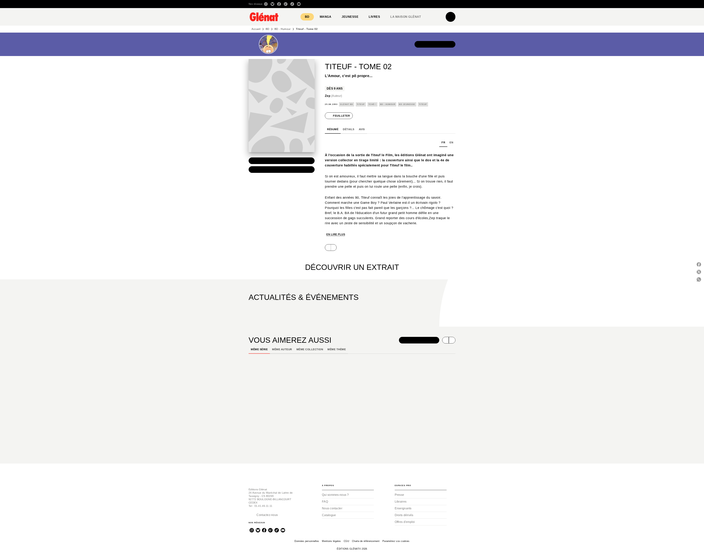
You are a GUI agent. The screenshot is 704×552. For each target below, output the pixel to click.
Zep (333, 95)
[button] (403, 4)
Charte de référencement (366, 541)
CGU (346, 541)
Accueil (256, 28)
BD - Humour (282, 28)
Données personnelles (306, 541)
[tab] (307, 17)
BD (267, 28)
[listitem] (266, 4)
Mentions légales (331, 541)
